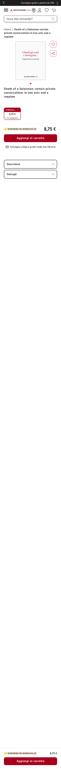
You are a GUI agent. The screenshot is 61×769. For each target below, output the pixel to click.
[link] (33, 10)
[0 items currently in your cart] (54, 10)
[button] (53, 53)
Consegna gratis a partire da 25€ (30, 2)
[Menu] (7, 10)
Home (8, 29)
